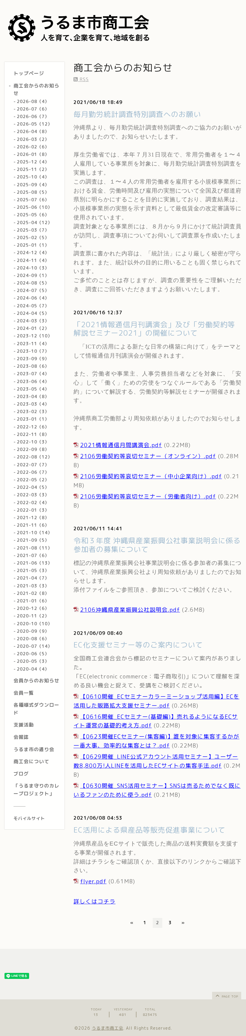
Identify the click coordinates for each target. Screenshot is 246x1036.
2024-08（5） (33, 283)
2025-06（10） (34, 207)
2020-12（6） (33, 608)
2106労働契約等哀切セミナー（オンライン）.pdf (148, 456)
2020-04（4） (33, 669)
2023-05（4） (33, 389)
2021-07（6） (33, 555)
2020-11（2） (33, 616)
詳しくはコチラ (95, 901)
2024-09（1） (33, 275)
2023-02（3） (33, 411)
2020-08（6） (33, 638)
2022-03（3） (33, 495)
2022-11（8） (33, 434)
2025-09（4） (33, 184)
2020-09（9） (33, 631)
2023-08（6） (33, 366)
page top (229, 996)
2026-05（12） (34, 124)
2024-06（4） (33, 298)
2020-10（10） (34, 623)
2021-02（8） (33, 593)
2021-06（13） (34, 563)
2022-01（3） (33, 510)
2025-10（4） (33, 177)
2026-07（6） (33, 109)
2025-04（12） (34, 222)
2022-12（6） (33, 427)
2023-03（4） (33, 404)
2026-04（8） (33, 131)
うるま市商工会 (107, 1028)
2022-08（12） (34, 457)
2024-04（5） (33, 313)
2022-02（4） (33, 502)
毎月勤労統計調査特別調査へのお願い (137, 114)
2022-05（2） (33, 480)
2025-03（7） (33, 230)
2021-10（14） (34, 532)
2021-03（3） (33, 586)
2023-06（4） (33, 381)
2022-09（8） (33, 449)
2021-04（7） (33, 578)
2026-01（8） (33, 154)
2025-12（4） (33, 162)
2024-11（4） (33, 260)
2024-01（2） (33, 328)
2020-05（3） (33, 661)
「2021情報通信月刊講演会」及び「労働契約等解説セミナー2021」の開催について (154, 328)
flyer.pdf (93, 881)
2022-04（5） (33, 487)
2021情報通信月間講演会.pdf (121, 445)
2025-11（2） (33, 169)
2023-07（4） (33, 373)
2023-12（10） (34, 336)
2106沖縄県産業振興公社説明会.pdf (130, 610)
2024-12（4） (33, 252)
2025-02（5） (33, 237)
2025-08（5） (33, 192)
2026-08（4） (33, 101)
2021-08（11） (34, 548)
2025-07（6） (33, 200)
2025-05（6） (33, 215)
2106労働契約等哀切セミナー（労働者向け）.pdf (148, 496)
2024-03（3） (33, 321)
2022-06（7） (33, 472)
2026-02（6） (33, 147)
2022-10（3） (33, 442)
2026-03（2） (33, 139)
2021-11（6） (33, 525)
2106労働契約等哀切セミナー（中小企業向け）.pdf (151, 476)
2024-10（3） (33, 268)
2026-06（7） (33, 116)
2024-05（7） (33, 306)
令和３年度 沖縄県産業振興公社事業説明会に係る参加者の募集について (157, 544)
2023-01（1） (33, 419)
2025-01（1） (33, 245)
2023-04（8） (33, 396)
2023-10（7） (33, 351)
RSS (83, 79)
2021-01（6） (33, 601)
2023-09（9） (33, 358)
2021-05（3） (33, 570)
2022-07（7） (33, 465)
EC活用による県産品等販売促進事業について (149, 830)
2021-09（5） (33, 540)
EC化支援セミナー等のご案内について (138, 645)
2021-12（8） (33, 517)
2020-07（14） (34, 646)
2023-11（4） (33, 343)
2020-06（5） (33, 654)
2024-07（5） (33, 290)
